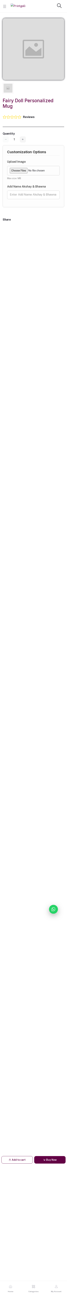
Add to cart (18, 1159)
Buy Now (51, 1159)
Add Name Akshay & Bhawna (26, 186)
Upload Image (16, 161)
